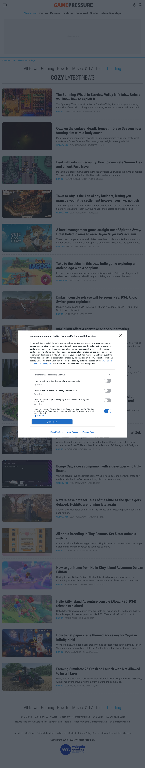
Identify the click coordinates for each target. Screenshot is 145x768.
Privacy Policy (88, 432)
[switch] (107, 381)
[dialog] (72, 384)
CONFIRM (52, 422)
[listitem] (72, 374)
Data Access (72, 432)
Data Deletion (56, 432)
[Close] (121, 336)
